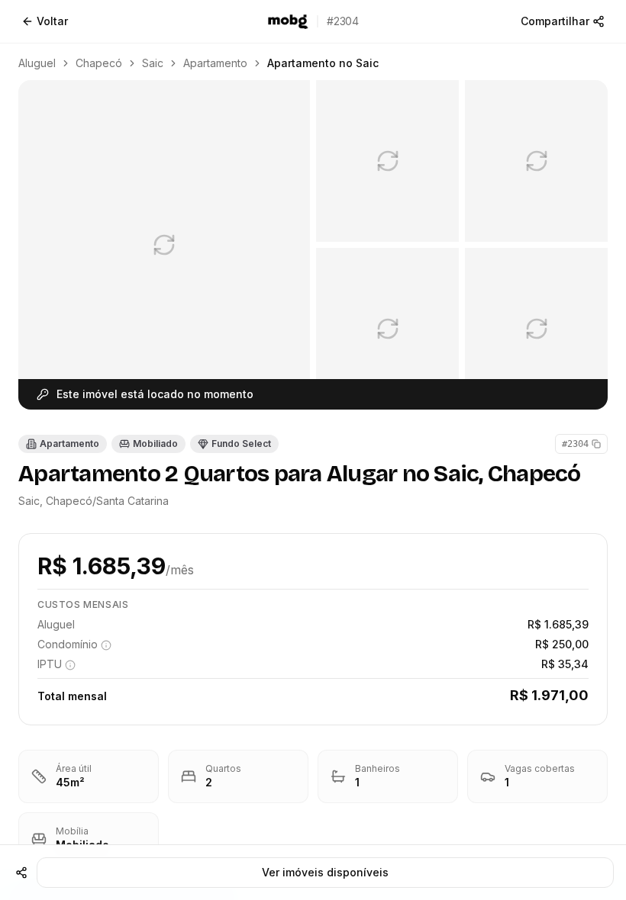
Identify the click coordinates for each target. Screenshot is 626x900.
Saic (152, 62)
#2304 (575, 444)
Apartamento (215, 62)
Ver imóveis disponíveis (325, 872)
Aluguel (37, 62)
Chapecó (99, 62)
